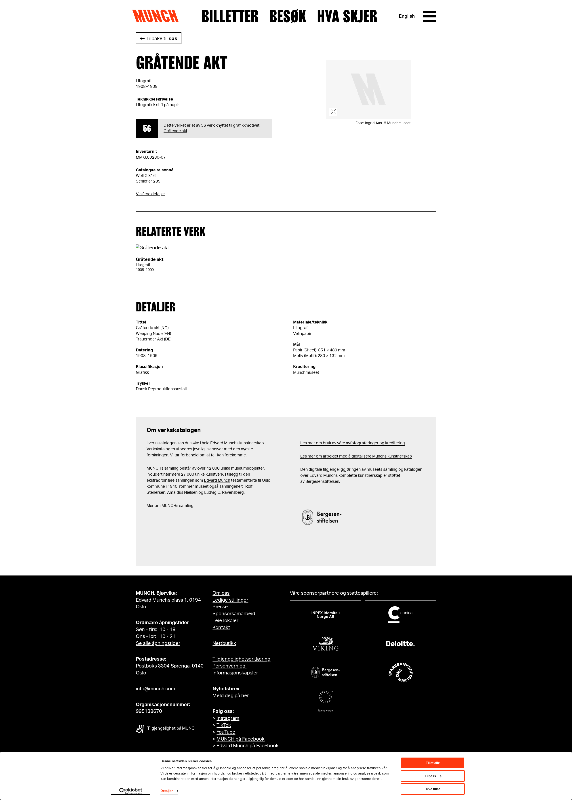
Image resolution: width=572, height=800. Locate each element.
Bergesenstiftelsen (322, 482)
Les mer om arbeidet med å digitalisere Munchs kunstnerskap (356, 456)
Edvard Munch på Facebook (248, 745)
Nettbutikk (224, 643)
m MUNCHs (167, 506)
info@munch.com (155, 688)
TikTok (224, 725)
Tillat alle (433, 763)
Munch (157, 16)
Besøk (287, 16)
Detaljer (166, 791)
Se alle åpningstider (158, 643)
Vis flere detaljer (150, 194)
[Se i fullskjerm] (368, 89)
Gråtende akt (175, 131)
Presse (220, 606)
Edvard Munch (217, 481)
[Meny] (429, 16)
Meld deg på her (230, 695)
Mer (150, 506)
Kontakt (221, 627)
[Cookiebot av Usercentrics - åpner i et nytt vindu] (130, 791)
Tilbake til (161, 38)
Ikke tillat (433, 789)
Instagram (228, 718)
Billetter (230, 16)
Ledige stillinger (230, 600)
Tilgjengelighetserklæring (241, 659)
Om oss (220, 593)
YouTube (226, 732)
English (407, 16)
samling (185, 506)
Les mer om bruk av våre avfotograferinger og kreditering (352, 443)
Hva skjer (347, 16)
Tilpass (430, 776)
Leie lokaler (225, 620)
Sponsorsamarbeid (233, 613)
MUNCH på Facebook (241, 739)
